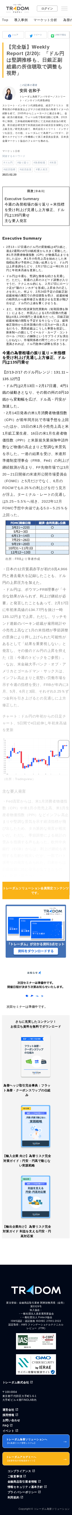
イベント (8, 1430)
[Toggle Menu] (64, 8)
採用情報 (8, 1415)
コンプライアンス (19, 1471)
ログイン (47, 8)
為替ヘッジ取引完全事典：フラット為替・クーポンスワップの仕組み (27, 1090)
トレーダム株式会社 (16, 1382)
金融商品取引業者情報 (22, 1481)
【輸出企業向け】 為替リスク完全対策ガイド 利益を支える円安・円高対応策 (27, 1231)
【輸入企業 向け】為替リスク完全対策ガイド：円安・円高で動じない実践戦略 (27, 1160)
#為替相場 (39, 162)
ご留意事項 (15, 1476)
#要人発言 (42, 169)
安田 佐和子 (30, 90)
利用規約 (13, 1497)
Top (5, 20)
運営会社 (8, 1409)
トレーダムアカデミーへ (37, 1458)
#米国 (53, 162)
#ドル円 (8, 162)
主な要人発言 (16, 221)
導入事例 (21, 20)
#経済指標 (9, 169)
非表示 (39, 191)
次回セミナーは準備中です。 (27, 1006)
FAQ (6, 1425)
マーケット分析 (45, 20)
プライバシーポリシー (22, 1492)
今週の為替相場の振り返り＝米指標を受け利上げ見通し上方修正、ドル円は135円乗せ (35, 209)
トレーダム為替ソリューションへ (37, 1441)
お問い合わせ (11, 1420)
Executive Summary (22, 199)
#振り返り (23, 162)
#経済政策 (25, 169)
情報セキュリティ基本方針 (25, 1486)
